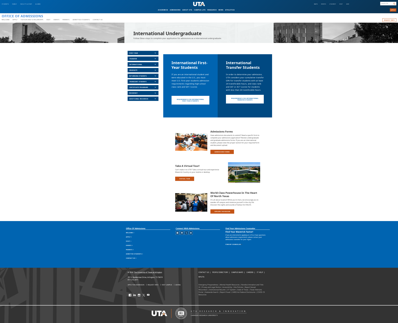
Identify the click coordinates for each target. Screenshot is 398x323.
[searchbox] (386, 3)
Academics (163, 10)
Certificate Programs (138, 87)
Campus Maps (237, 272)
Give (347, 4)
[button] (222, 152)
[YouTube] (148, 295)
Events (323, 4)
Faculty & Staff (26, 4)
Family (14, 4)
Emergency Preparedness (208, 285)
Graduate (133, 70)
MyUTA (201, 277)
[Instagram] (139, 295)
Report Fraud (225, 292)
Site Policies (238, 287)
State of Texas (242, 290)
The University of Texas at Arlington (148, 272)
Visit (341, 4)
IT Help (260, 272)
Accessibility (227, 287)
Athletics (230, 10)
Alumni (38, 4)
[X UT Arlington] (143, 295)
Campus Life (200, 10)
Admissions (175, 10)
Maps (316, 4)
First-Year (133, 53)
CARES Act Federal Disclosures (243, 292)
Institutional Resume (217, 290)
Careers (249, 272)
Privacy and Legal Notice (211, 287)
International (135, 64)
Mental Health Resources (230, 285)
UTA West (332, 4)
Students (5, 4)
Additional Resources (138, 99)
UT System (231, 290)
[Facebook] (130, 295)
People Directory (220, 272)
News (220, 10)
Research (212, 10)
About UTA (187, 10)
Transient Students (138, 82)
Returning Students (138, 76)
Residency (133, 93)
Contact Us (203, 272)
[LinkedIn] (134, 295)
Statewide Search (211, 292)
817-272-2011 (133, 280)
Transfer (133, 59)
